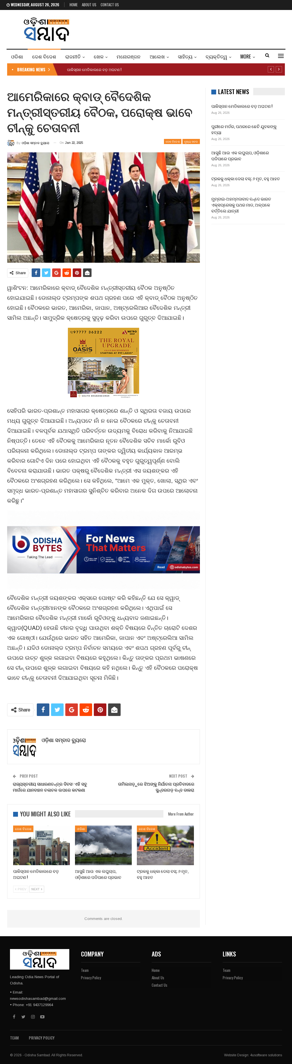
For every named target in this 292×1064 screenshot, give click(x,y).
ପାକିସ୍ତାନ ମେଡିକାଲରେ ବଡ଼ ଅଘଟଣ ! (94, 69)
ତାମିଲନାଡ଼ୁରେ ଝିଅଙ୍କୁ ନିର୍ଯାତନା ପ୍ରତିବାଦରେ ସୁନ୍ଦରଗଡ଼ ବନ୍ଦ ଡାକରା (156, 786)
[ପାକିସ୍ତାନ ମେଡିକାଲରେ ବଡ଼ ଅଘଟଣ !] (41, 845)
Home (74, 4)
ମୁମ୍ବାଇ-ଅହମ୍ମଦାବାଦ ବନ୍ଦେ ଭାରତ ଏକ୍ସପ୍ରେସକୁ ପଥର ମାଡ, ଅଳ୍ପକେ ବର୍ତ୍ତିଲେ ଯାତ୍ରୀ (241, 204)
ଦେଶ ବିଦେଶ (44, 56)
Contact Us (110, 4)
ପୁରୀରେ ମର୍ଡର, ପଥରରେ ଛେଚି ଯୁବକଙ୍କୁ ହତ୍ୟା (244, 129)
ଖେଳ (99, 56)
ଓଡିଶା (17, 56)
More (245, 56)
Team (85, 970)
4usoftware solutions (266, 1055)
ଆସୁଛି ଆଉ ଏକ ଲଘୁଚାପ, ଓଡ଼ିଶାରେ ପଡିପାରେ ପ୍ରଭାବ (240, 155)
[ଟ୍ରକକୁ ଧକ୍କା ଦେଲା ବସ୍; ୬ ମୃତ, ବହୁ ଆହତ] (165, 845)
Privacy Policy (91, 977)
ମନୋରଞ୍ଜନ (129, 56)
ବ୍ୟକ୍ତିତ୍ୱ (216, 56)
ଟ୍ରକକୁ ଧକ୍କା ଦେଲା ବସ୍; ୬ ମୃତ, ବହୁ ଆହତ (245, 178)
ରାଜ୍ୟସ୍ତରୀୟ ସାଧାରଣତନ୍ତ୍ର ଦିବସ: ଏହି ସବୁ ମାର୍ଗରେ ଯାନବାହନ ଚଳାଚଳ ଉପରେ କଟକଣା (50, 786)
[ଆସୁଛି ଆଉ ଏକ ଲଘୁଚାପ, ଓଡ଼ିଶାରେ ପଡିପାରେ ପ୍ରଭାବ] (103, 845)
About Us (89, 4)
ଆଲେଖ (157, 56)
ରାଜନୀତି (73, 56)
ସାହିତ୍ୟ (185, 56)
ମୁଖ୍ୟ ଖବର (191, 141)
